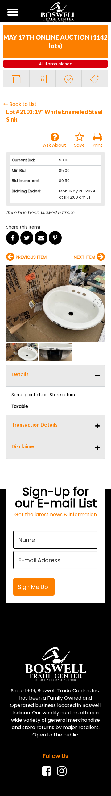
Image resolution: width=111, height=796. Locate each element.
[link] (48, 771)
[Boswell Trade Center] (55, 664)
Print (97, 145)
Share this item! (23, 227)
